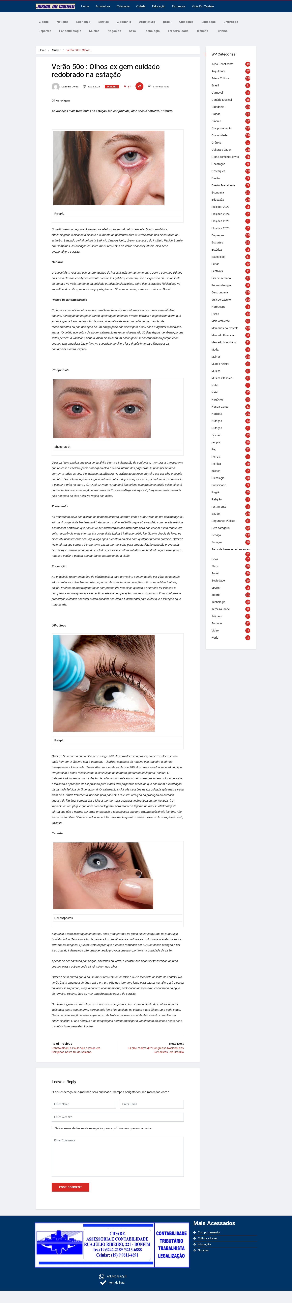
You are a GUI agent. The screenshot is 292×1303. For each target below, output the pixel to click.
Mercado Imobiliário (224, 342)
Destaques (218, 171)
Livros (215, 313)
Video (215, 630)
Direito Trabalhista (223, 185)
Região (216, 492)
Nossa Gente (220, 406)
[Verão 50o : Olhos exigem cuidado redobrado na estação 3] (104, 683)
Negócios (114, 31)
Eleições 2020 (220, 206)
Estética (217, 249)
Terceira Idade (178, 31)
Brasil (167, 22)
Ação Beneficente (222, 64)
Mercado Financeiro (224, 335)
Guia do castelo (203, 6)
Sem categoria (221, 528)
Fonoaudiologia (70, 31)
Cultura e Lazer (221, 149)
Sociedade (218, 580)
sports (216, 587)
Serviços (217, 542)
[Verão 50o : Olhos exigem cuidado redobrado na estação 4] (103, 875)
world (215, 637)
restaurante (219, 506)
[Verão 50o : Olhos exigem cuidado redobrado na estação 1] (108, 168)
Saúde (216, 513)
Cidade (140, 6)
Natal (215, 385)
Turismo (222, 31)
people (216, 442)
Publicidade (219, 485)
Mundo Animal (220, 363)
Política (216, 463)
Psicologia (218, 478)
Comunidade (219, 135)
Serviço (103, 22)
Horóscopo (218, 306)
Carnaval (217, 92)
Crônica (216, 142)
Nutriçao (217, 421)
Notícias (62, 22)
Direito (216, 178)
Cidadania (123, 6)
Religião (217, 499)
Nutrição (217, 428)
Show (215, 566)
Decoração (218, 164)
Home (85, 6)
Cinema (216, 121)
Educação (158, 6)
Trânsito (202, 31)
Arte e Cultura (220, 78)
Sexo (132, 31)
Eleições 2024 (220, 214)
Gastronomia (220, 292)
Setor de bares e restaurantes (231, 549)
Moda (215, 349)
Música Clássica (222, 378)
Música (94, 31)
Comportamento (222, 128)
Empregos (179, 6)
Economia (83, 22)
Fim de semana (221, 278)
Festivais (217, 271)
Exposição (218, 256)
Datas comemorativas (225, 156)
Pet (214, 449)
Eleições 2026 (220, 221)
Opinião (216, 435)
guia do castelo (221, 299)
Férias (215, 263)
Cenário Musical (222, 99)
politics (216, 470)
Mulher (56, 50)
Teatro (216, 594)
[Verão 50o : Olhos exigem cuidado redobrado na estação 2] (102, 408)
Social (215, 573)
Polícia (216, 456)
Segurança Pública (223, 520)
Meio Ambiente (221, 321)
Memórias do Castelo (225, 328)
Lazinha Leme (69, 86)
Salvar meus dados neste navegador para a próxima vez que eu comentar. (104, 1128)
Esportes (45, 31)
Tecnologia (152, 31)
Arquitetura (103, 6)
